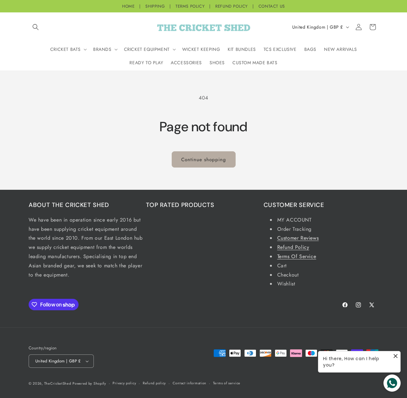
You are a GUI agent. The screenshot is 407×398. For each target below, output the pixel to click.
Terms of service (226, 383)
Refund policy (154, 383)
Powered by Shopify (89, 383)
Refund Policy (293, 247)
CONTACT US (272, 6)
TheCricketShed (57, 383)
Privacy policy (124, 383)
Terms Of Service (296, 256)
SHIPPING (155, 6)
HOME (128, 6)
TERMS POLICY (190, 6)
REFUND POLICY (231, 6)
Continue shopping (203, 159)
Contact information (189, 383)
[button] (36, 27)
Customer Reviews (298, 238)
